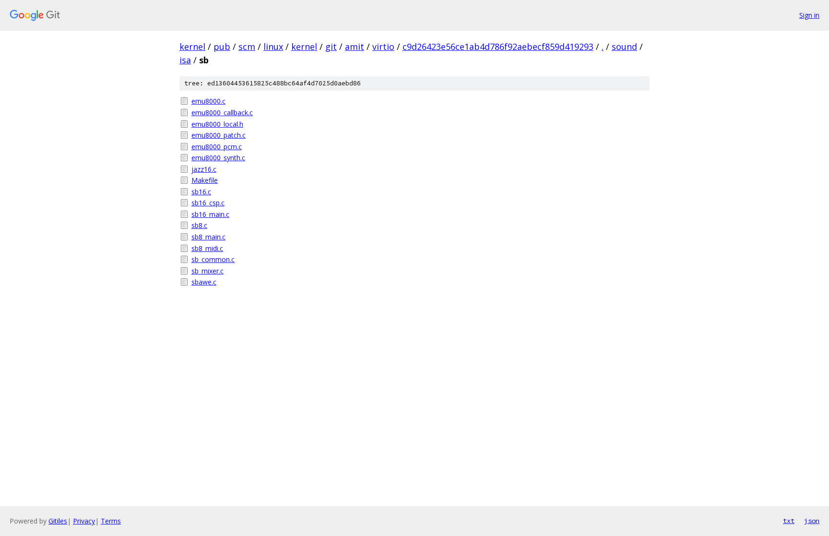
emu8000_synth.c (218, 157)
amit (354, 46)
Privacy (84, 520)
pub (221, 46)
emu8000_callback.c (222, 112)
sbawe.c (203, 281)
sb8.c (199, 225)
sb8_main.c (208, 236)
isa (185, 60)
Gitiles (57, 520)
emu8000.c (208, 101)
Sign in (809, 15)
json (811, 520)
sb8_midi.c (207, 248)
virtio (383, 46)
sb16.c (201, 191)
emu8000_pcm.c (216, 146)
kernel (192, 46)
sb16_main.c (210, 214)
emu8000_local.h (217, 124)
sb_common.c (213, 259)
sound (624, 46)
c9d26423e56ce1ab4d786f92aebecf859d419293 (498, 46)
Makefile (204, 180)
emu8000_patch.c (218, 135)
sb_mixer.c (207, 270)
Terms (111, 520)
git (331, 46)
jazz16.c (203, 169)
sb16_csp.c (208, 202)
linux (273, 46)
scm (246, 46)
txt (788, 520)
